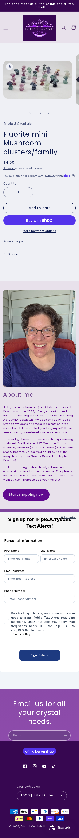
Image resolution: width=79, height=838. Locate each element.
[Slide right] (49, 113)
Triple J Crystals (32, 826)
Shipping (9, 168)
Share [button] (13, 254)
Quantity (9, 184)
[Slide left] (30, 113)
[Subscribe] (65, 735)
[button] (5, 27)
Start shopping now (26, 494)
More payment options (39, 231)
